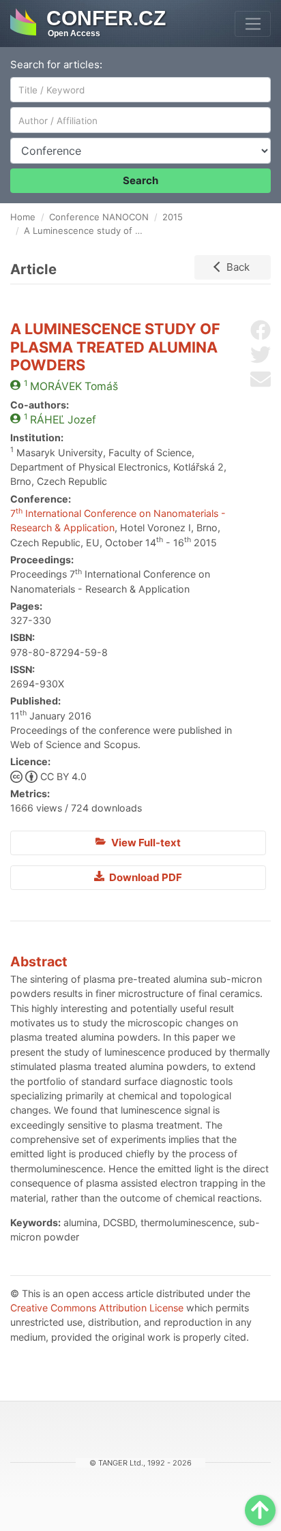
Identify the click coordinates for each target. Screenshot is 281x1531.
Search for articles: (56, 64)
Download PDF (144, 877)
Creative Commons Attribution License (96, 1307)
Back (238, 267)
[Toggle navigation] (253, 24)
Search (140, 180)
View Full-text (145, 842)
